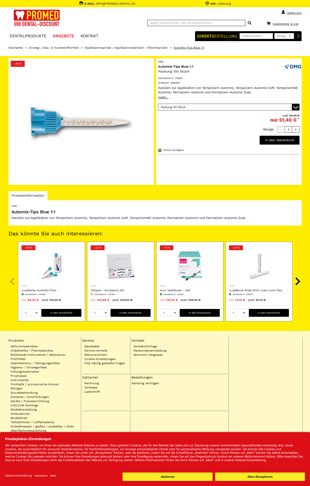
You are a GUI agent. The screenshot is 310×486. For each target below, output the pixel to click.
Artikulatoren (20, 413)
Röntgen (17, 388)
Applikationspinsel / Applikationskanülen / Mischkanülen (126, 47)
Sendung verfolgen (145, 383)
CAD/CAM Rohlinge (24, 405)
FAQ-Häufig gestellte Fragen (104, 363)
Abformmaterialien (24, 346)
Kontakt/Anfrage (145, 346)
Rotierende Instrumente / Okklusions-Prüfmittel (38, 357)
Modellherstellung (24, 409)
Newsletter (92, 346)
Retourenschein (95, 354)
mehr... (163, 97)
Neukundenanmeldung (149, 350)
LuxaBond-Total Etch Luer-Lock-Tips (255, 290)
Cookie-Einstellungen (100, 359)
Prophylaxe (19, 375)
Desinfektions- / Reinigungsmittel (35, 363)
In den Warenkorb (279, 140)
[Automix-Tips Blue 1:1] (81, 121)
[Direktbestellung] (298, 36)
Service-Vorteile (95, 350)
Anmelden (294, 13)
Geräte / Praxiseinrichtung (30, 401)
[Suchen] (250, 23)
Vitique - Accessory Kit (107, 290)
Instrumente (19, 380)
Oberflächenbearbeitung (28, 430)
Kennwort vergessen (148, 354)
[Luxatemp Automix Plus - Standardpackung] (51, 266)
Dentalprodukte (27, 36)
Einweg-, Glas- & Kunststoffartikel (54, 47)
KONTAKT (89, 36)
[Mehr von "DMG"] (293, 66)
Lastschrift (92, 391)
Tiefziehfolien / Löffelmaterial (32, 422)
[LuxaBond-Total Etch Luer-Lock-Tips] (259, 266)
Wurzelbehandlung (24, 392)
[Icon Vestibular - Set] (189, 266)
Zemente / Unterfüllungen (30, 397)
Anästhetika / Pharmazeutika (32, 350)
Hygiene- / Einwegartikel (29, 367)
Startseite (15, 47)
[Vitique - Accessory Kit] (120, 266)
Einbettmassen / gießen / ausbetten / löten (42, 426)
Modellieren (19, 418)
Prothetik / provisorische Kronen (35, 384)
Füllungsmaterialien (25, 371)
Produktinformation (27, 196)
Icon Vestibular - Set (175, 290)
